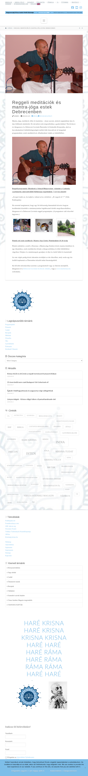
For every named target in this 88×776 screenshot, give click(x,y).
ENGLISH (33, 4)
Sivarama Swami (52, 479)
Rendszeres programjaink (26, 477)
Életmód (8, 327)
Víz (77, 494)
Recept (9, 477)
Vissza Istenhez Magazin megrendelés (20, 600)
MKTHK (51, 467)
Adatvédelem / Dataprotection (63, 771)
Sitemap (8, 553)
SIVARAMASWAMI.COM (21, 4)
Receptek (8, 333)
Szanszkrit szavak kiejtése (16, 595)
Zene (9, 503)
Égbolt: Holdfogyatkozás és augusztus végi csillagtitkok (30, 391)
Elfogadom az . (20, 757)
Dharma (57, 426)
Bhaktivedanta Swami (65, 421)
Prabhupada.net (10, 521)
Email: (7, 749)
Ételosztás (8, 346)
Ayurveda (30, 415)
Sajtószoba (8, 547)
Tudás (67, 489)
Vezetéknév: (9, 733)
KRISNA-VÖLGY (19, 2)
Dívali (68, 427)
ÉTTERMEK (64, 2)
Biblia (20, 427)
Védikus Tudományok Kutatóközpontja (18, 531)
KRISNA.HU (8, 2)
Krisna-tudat (64, 451)
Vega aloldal (12, 572)
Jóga (46, 451)
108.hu (7, 534)
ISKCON (13, 451)
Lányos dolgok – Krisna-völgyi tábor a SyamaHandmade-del (31, 399)
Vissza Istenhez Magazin (39, 495)
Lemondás (29, 465)
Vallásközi (11, 591)
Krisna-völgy (52, 460)
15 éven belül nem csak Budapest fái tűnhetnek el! (28, 382)
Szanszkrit (35, 484)
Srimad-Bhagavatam (16, 485)
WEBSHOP (8, 4)
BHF (9, 427)
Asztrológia (18, 415)
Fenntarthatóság (35, 431)
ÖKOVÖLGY (75, 2)
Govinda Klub (69, 433)
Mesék (39, 466)
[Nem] (85, 767)
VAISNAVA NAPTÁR (15, 605)
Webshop (8, 542)
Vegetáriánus (12, 494)
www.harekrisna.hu (63, 269)
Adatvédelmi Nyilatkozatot (25, 757)
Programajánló (45, 116)
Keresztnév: (9, 741)
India (60, 442)
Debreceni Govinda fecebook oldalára (36, 269)
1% (57, 2)
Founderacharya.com (12, 523)
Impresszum (9, 550)
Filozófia (8, 338)
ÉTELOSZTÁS (41, 2)
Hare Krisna (29, 440)
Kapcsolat (8, 556)
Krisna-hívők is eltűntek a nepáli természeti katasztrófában (31, 374)
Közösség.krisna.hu (11, 537)
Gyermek (11, 439)
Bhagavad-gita (45, 416)
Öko (6, 341)
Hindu (46, 439)
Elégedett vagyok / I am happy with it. (28, 771)
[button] (44, 20)
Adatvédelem (9, 545)
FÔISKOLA (51, 2)
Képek (69, 457)
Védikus (65, 496)
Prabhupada (67, 466)
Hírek (35, 116)
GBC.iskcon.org (10, 526)
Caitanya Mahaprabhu (39, 426)
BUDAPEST (30, 2)
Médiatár (8, 335)
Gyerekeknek (9, 344)
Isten (31, 453)
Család (7, 330)
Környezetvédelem (14, 465)
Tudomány (69, 485)
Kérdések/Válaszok (11, 349)
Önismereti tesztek (14, 582)
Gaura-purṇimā (51, 432)
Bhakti (59, 416)
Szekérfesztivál (51, 486)
